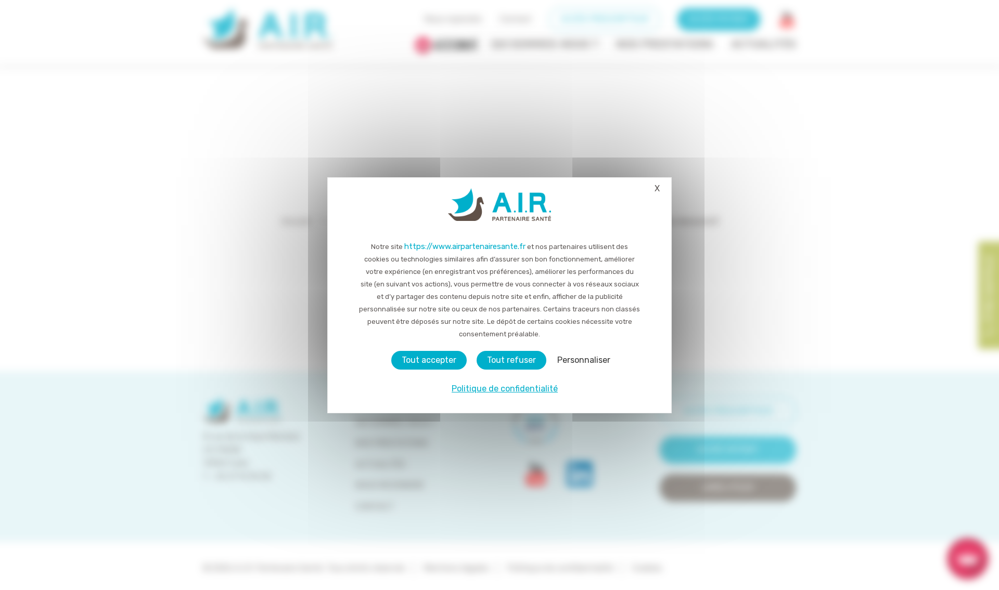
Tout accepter (429, 360)
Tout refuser (511, 360)
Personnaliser (583, 360)
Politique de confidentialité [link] (505, 389)
